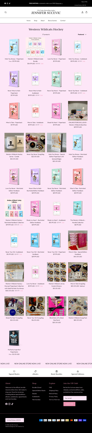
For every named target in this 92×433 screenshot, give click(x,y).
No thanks (28, 237)
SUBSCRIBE (29, 231)
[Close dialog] (78, 194)
